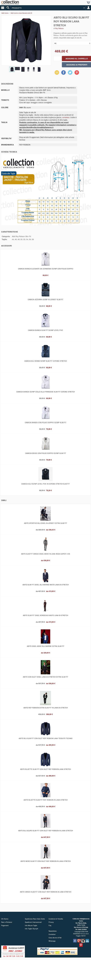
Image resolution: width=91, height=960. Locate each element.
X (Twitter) (70, 73)
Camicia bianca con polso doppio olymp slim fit (45, 422)
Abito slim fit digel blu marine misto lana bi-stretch (46, 584)
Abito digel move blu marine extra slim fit (45, 646)
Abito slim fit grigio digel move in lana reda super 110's (45, 554)
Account (88, 7)
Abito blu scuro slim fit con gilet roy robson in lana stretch (45, 830)
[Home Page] (10, 3)
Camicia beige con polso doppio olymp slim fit (45, 453)
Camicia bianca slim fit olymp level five (45, 330)
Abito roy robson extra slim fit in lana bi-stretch (45, 708)
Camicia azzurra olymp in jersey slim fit (45, 299)
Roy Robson (59, 28)
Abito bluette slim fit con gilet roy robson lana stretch (45, 769)
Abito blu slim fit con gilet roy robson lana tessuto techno (45, 738)
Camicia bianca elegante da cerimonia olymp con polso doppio (45, 269)
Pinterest (76, 72)
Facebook (63, 72)
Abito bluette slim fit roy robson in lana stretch (46, 800)
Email (56, 72)
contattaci (65, 117)
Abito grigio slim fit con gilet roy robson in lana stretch (45, 892)
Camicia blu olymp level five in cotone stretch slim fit (45, 484)
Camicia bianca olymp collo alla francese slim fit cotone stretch (45, 392)
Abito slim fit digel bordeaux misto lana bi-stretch (45, 615)
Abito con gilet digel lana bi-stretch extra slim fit (45, 677)
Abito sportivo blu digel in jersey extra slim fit (45, 523)
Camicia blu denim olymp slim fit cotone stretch (45, 361)
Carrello (88, 2)
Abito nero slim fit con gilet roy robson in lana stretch (45, 861)
